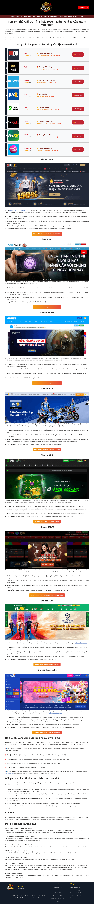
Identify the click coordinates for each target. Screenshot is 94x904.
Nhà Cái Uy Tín (16, 16)
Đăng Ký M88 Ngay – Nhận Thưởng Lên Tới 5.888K (47, 233)
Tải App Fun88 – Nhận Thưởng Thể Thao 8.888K (47, 383)
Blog (81, 16)
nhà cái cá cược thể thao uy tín (17, 210)
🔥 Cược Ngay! (78, 54)
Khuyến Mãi (37, 16)
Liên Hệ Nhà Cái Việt (75, 887)
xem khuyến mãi (9, 773)
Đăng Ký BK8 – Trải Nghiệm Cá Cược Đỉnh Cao (47, 449)
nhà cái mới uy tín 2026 (81, 643)
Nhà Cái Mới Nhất (50, 16)
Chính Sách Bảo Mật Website (77, 893)
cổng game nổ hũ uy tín (55, 713)
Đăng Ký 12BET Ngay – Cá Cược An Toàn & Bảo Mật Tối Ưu (47, 595)
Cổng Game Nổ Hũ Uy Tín (68, 16)
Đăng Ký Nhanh (83, 7)
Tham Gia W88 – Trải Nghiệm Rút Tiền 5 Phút (47, 307)
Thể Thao (27, 16)
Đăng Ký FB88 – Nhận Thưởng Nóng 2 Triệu (47, 664)
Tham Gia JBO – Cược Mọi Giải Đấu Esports (47, 521)
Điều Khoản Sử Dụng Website (77, 890)
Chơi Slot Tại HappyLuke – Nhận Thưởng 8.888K (47, 732)
